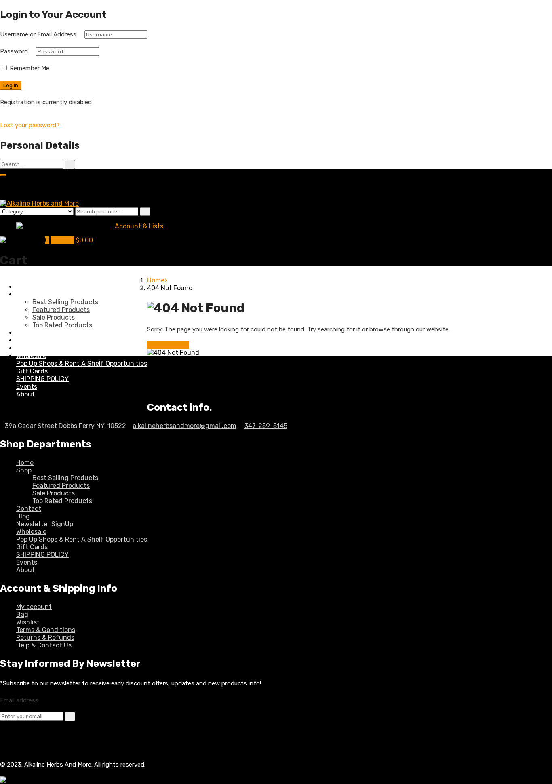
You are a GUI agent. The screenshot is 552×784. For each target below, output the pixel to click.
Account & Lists (139, 226)
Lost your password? (30, 125)
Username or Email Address (38, 34)
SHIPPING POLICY (42, 379)
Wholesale (31, 356)
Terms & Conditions (45, 630)
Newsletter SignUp (44, 348)
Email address (19, 700)
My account (34, 607)
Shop (24, 294)
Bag (22, 614)
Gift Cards (32, 371)
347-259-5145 (265, 426)
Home (25, 287)
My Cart (62, 240)
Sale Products (53, 317)
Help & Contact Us (44, 645)
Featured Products (61, 310)
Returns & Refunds (45, 637)
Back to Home (168, 345)
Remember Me (28, 68)
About (25, 394)
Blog (23, 340)
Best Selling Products (65, 302)
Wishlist (28, 622)
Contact (28, 333)
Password (14, 51)
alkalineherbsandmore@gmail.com (184, 426)
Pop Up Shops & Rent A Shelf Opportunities (81, 363)
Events (26, 386)
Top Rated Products (62, 325)
